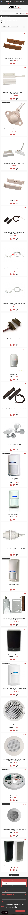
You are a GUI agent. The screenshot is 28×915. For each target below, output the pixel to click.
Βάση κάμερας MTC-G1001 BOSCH (14, 444)
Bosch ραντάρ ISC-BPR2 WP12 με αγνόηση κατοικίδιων (14, 479)
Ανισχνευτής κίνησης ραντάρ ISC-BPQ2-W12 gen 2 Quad (14, 689)
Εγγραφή (14, 885)
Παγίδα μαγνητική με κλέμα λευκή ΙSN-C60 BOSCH (14, 198)
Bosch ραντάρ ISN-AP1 (14, 374)
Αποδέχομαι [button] (20, 910)
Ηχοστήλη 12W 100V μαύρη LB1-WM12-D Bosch (14, 865)
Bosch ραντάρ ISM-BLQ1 (14, 584)
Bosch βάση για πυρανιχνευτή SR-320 (14, 795)
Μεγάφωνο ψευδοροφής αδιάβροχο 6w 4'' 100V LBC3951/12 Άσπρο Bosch (14, 760)
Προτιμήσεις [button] (10, 910)
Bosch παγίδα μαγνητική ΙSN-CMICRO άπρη (14, 163)
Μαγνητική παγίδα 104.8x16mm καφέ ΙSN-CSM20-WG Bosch (14, 409)
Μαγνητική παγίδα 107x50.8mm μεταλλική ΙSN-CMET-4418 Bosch (14, 619)
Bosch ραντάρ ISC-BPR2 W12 (14, 514)
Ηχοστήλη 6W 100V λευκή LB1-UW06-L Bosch (14, 654)
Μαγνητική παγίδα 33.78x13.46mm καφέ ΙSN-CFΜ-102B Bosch (14, 233)
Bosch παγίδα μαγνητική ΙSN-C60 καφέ (14, 58)
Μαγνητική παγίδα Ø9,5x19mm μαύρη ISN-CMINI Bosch (14, 268)
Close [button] (24, 901)
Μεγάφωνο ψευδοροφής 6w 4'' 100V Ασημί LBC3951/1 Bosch (14, 830)
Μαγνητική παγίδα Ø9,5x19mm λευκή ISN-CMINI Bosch (14, 304)
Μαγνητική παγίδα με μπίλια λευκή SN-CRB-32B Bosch (14, 128)
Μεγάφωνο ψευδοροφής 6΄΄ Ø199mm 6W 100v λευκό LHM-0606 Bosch (14, 724)
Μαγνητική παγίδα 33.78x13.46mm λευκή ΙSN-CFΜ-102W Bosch (14, 93)
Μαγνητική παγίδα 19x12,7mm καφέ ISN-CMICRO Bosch (14, 339)
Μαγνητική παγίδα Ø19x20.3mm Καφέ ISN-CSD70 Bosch (14, 549)
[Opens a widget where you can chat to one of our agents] (4, 912)
